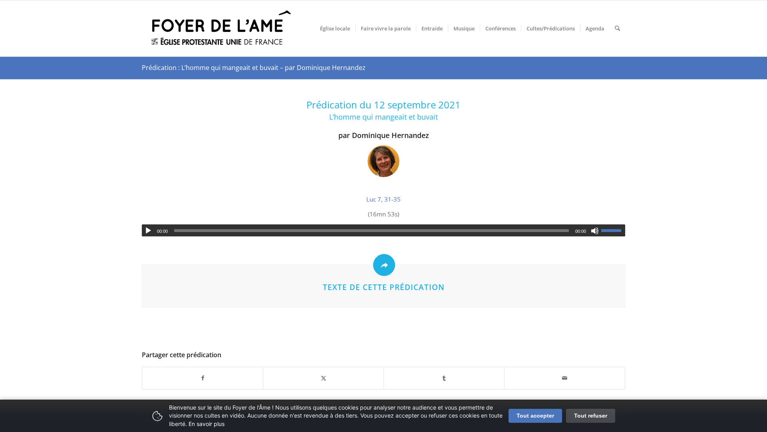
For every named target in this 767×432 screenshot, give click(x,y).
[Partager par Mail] (565, 378)
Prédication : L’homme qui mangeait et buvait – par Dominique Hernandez (254, 67)
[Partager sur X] (323, 378)
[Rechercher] (617, 28)
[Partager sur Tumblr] (444, 378)
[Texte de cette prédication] (384, 265)
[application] (383, 230)
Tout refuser (590, 415)
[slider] (613, 230)
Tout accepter (535, 415)
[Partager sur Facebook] (202, 378)
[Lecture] (148, 231)
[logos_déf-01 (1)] (222, 28)
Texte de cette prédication (384, 287)
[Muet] (595, 231)
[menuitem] (335, 28)
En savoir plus (207, 423)
